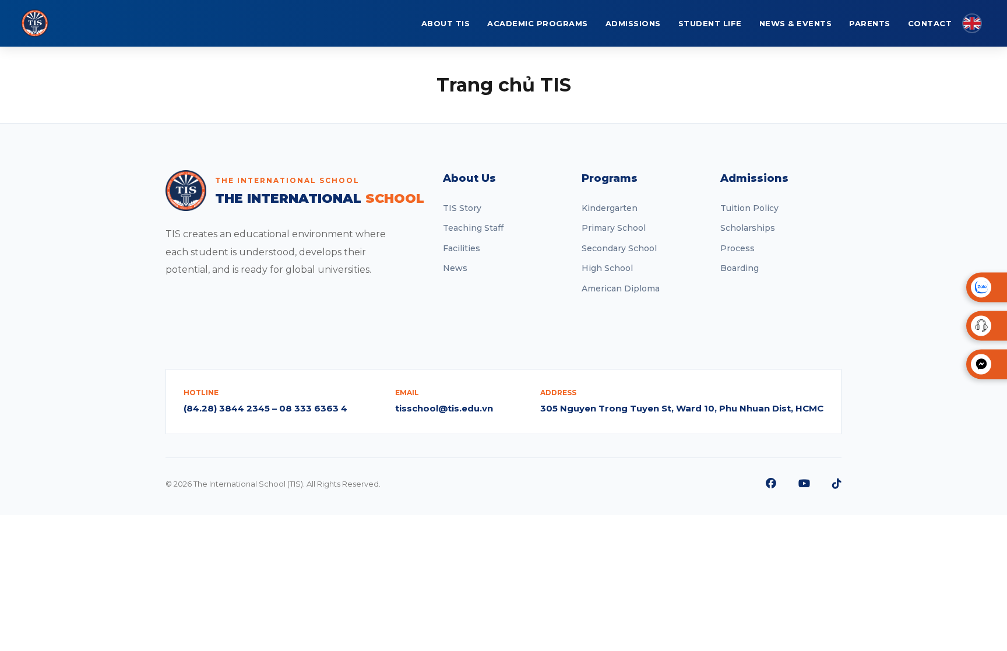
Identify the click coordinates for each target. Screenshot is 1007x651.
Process (737, 248)
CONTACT (930, 23)
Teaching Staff (473, 228)
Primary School (614, 228)
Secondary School (619, 248)
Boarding (739, 268)
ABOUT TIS (445, 23)
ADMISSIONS (633, 23)
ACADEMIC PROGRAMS (537, 23)
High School (607, 268)
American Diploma (621, 288)
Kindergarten (610, 208)
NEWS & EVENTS (795, 23)
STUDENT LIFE (710, 23)
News (455, 268)
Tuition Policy (749, 208)
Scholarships (747, 228)
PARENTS (869, 23)
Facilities (461, 248)
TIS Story (462, 208)
